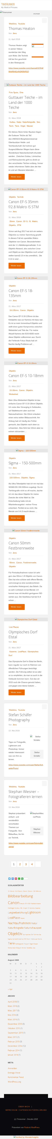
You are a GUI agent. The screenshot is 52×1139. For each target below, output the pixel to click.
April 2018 (12, 1001)
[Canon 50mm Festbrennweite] (26, 530)
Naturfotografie (29, 122)
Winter (24, 948)
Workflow (29, 948)
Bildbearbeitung (20, 896)
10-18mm (13, 390)
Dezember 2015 (15, 1024)
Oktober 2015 (14, 1028)
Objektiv (12, 197)
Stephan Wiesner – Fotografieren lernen (25, 794)
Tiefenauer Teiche (36, 939)
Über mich (24, 1106)
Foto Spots (13, 92)
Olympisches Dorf (28, 934)
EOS (29, 903)
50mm (12, 562)
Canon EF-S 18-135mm (21, 293)
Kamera (32, 908)
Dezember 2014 (15, 1046)
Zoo (34, 948)
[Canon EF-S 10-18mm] (26, 363)
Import (25, 908)
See (38, 122)
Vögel (22, 126)
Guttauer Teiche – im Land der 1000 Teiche (25, 102)
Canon (19, 221)
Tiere (17, 126)
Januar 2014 (13, 1055)
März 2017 (12, 1010)
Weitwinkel (13, 394)
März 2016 (12, 1019)
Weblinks (13, 24)
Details (22, 903)
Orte (21, 92)
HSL (21, 908)
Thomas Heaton (22, 28)
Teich (11, 126)
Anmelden (12, 1068)
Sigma (32, 478)
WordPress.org (14, 1081)
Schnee (36, 934)
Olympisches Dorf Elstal (23, 634)
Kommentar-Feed (15, 1077)
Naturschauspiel (32, 927)
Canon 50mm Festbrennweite (21, 545)
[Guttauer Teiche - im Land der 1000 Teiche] (26, 85)
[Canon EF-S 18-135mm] (26, 278)
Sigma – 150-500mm (25, 462)
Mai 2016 (12, 1015)
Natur (19, 122)
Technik (20, 197)
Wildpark (18, 948)
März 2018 (12, 1006)
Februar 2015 (13, 1041)
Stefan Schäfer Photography (20, 717)
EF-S (25, 221)
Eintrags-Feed (14, 1072)
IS (30, 221)
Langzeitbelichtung (17, 912)
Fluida (26, 1127)
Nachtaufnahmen (19, 923)
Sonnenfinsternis (18, 939)
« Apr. (10, 989)
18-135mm (14, 310)
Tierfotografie (19, 944)
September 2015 (15, 1032)
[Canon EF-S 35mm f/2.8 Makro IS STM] (26, 189)
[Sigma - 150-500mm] (26, 450)
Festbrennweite (29, 562)
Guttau (12, 122)
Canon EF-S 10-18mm (26, 375)
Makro (34, 221)
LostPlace (22, 651)
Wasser (30, 126)
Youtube (21, 24)
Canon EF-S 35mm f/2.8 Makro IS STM (24, 204)
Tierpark (26, 944)
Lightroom (34, 912)
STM (19, 225)
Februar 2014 (13, 1050)
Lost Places (14, 627)
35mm (12, 221)
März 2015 (12, 1037)
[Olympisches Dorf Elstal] (26, 619)
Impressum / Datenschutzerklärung (26, 1110)
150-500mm (14, 478)
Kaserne (13, 651)
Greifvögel (11, 908)
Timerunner (8, 4)
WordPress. (35, 1127)
